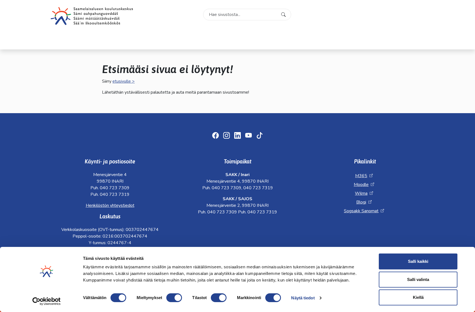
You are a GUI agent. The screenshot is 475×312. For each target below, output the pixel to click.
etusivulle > (123, 81)
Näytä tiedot (302, 298)
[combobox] (247, 14)
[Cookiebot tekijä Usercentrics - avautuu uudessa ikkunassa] (47, 301)
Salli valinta (418, 279)
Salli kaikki (418, 261)
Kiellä (418, 297)
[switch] (174, 297)
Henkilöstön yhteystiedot (110, 205)
